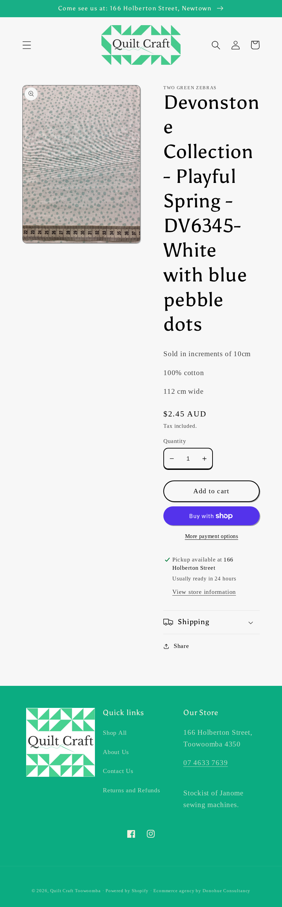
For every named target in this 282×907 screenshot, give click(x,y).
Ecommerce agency (174, 890)
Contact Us (118, 770)
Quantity (174, 441)
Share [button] (181, 645)
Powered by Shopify (127, 890)
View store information (204, 591)
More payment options (211, 536)
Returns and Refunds (131, 790)
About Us (116, 752)
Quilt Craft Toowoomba (75, 890)
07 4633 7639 (205, 762)
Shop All (115, 732)
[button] (26, 45)
